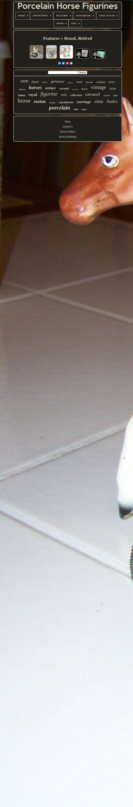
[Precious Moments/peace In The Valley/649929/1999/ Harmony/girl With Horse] (66, 58)
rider (75, 109)
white (98, 101)
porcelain (59, 108)
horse (24, 101)
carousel (92, 94)
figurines (22, 89)
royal (32, 95)
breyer (84, 89)
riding (84, 109)
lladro (112, 101)
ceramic (64, 88)
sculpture (100, 82)
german (75, 89)
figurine (49, 94)
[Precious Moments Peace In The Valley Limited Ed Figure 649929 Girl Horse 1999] (51, 58)
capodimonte (65, 102)
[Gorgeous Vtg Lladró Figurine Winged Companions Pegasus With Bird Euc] (36, 58)
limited (21, 95)
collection (76, 95)
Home (67, 121)
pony (112, 81)
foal (115, 95)
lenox (45, 82)
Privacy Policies (67, 131)
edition (106, 95)
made (79, 81)
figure (35, 81)
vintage (98, 87)
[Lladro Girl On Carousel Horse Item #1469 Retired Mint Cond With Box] (82, 58)
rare (24, 80)
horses (35, 87)
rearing (52, 103)
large (112, 88)
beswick (89, 82)
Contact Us (68, 126)
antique (50, 87)
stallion (70, 83)
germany (57, 81)
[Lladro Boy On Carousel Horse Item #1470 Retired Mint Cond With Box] (99, 58)
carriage (84, 101)
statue (40, 101)
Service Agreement (67, 136)
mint (64, 95)
